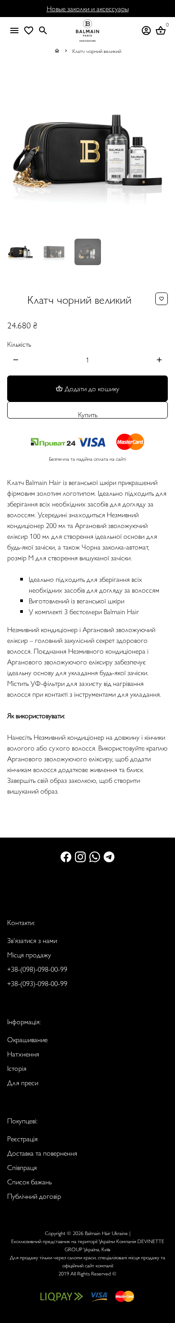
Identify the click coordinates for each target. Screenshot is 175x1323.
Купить (87, 414)
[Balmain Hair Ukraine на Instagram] (80, 856)
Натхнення (23, 1053)
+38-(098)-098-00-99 (37, 969)
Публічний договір (34, 1196)
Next (159, 151)
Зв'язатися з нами (32, 940)
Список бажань (29, 1181)
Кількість (19, 344)
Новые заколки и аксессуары (88, 8)
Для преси (22, 1082)
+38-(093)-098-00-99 (37, 983)
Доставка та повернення (42, 1153)
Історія (16, 1068)
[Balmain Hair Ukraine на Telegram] (109, 856)
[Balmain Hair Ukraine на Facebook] (66, 856)
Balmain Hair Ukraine (106, 1233)
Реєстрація (22, 1138)
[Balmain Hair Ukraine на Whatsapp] (94, 856)
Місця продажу (29, 954)
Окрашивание (27, 1039)
